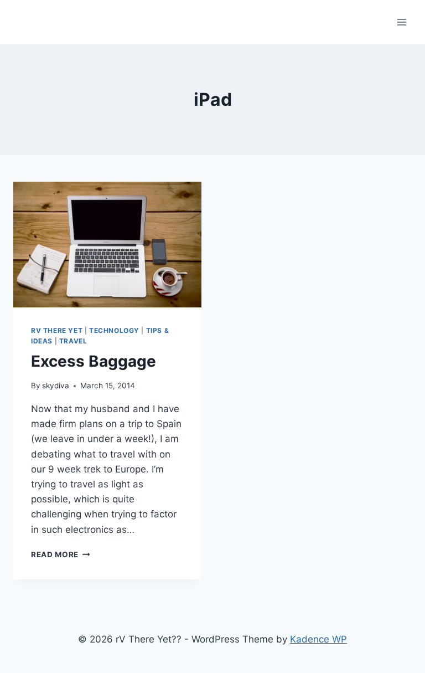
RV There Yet (56, 330)
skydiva (55, 385)
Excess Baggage (93, 361)
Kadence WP (318, 639)
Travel (73, 341)
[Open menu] (401, 21)
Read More (60, 554)
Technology (114, 330)
